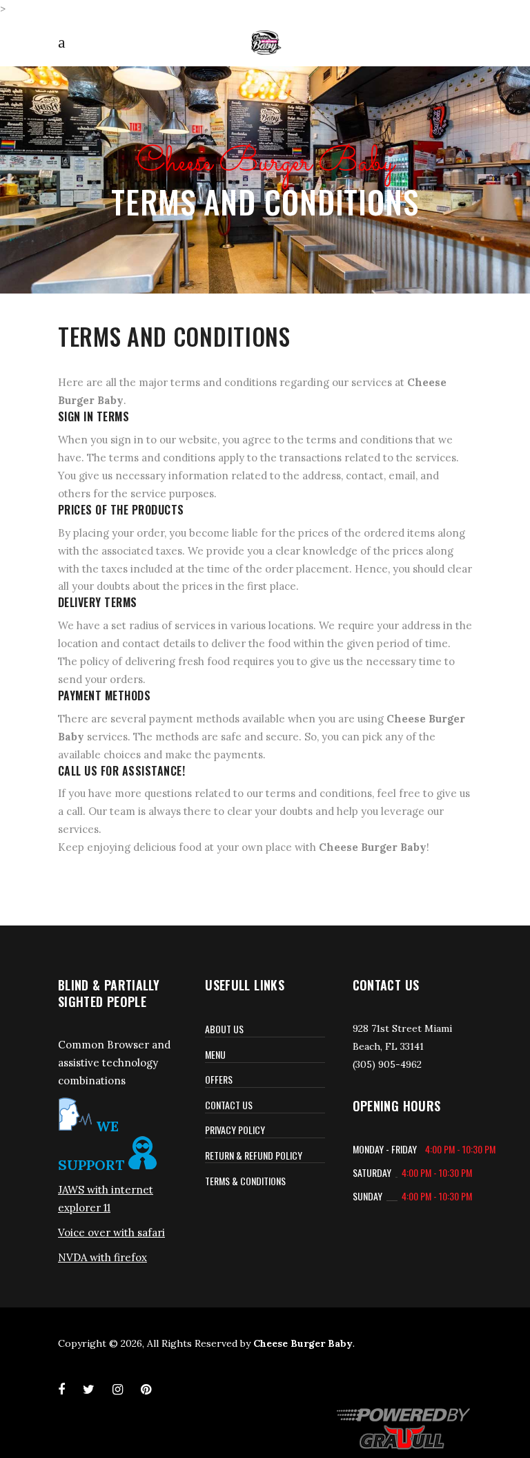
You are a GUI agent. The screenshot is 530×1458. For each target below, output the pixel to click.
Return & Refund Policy (253, 1155)
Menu (215, 1054)
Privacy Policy (235, 1129)
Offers (219, 1079)
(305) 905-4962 (387, 1064)
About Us (224, 1028)
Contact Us (229, 1104)
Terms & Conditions (245, 1180)
